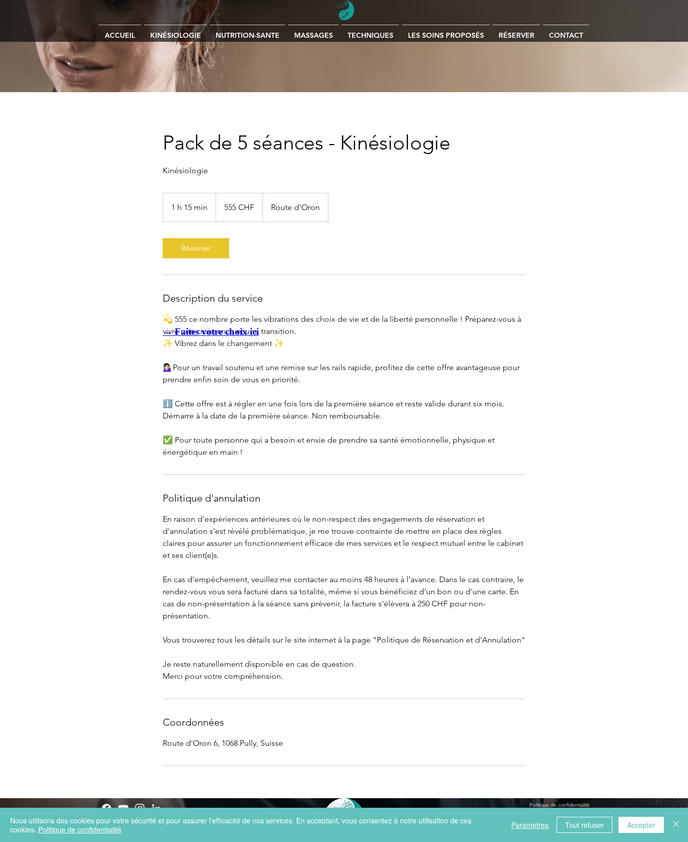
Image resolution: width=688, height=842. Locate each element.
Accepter (641, 825)
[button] (313, 31)
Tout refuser (584, 825)
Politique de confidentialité (79, 829)
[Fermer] (676, 825)
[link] (196, 248)
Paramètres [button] (529, 825)
